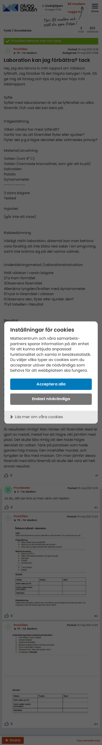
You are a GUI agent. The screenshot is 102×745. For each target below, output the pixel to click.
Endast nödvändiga (51, 399)
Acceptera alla (51, 384)
